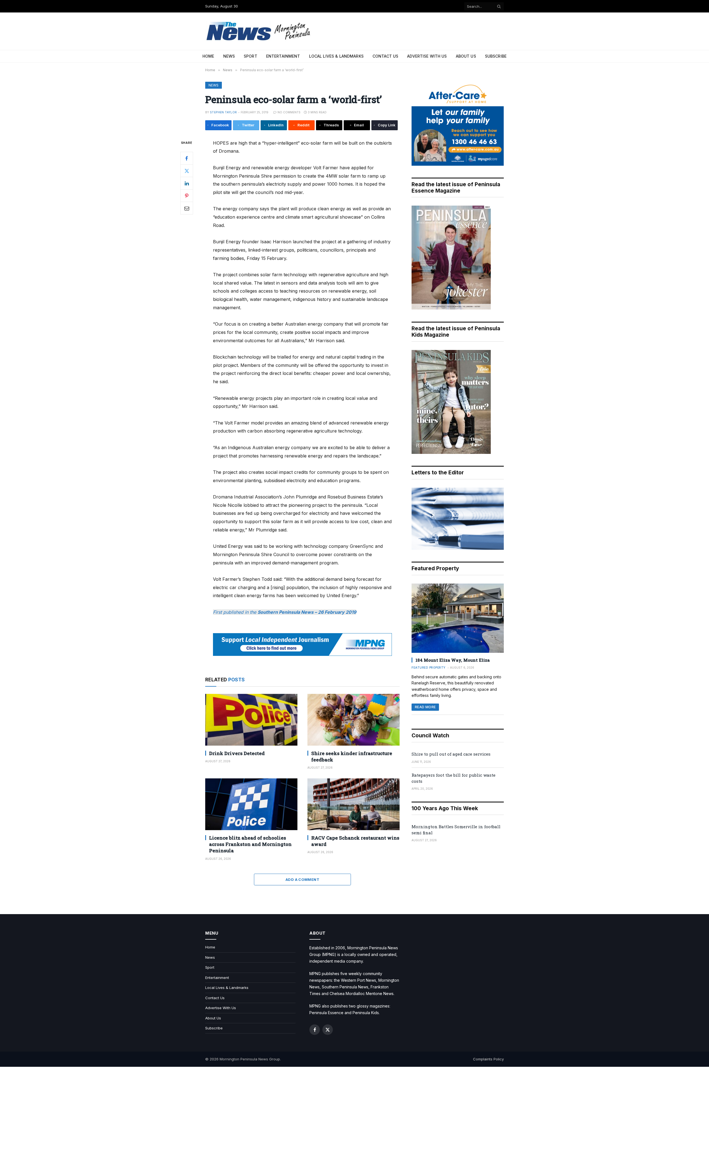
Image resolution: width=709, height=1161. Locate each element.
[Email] (186, 208)
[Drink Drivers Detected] (251, 720)
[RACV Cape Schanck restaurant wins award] (353, 804)
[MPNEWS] (259, 31)
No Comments (289, 112)
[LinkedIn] (186, 183)
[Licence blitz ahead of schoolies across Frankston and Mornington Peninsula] (251, 804)
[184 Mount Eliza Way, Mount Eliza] (458, 618)
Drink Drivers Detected (237, 753)
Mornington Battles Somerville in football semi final (456, 829)
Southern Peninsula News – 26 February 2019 (307, 612)
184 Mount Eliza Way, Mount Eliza (452, 660)
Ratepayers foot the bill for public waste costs (453, 778)
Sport (250, 56)
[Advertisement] (354, 1114)
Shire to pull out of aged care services (451, 754)
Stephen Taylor (223, 112)
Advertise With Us (427, 56)
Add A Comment (302, 879)
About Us (466, 56)
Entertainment (283, 56)
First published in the (235, 612)
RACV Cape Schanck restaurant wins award (355, 841)
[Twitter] (186, 170)
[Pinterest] (186, 195)
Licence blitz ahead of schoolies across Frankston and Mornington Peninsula (250, 844)
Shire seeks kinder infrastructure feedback (351, 756)
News (229, 56)
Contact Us (385, 56)
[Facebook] (186, 158)
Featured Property (429, 667)
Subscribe (496, 56)
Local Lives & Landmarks (336, 56)
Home (208, 56)
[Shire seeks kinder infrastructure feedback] (353, 720)
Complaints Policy (488, 1059)
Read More (425, 707)
